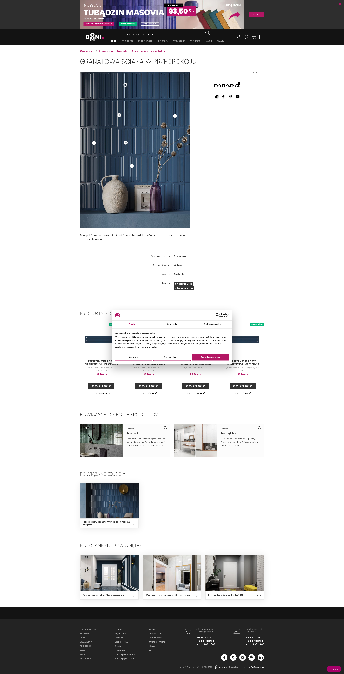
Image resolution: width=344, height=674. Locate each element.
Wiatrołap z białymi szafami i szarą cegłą (168, 595)
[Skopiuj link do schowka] (217, 97)
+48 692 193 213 (203, 637)
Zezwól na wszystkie (210, 357)
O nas (152, 646)
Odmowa (133, 357)
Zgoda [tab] (132, 324)
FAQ (151, 650)
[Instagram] (233, 659)
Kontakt (118, 629)
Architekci (85, 646)
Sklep (82, 637)
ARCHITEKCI (195, 41)
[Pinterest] (251, 659)
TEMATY (220, 41)
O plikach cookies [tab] (212, 324)
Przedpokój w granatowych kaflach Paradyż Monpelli (106, 523)
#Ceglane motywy (184, 288)
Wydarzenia (86, 641)
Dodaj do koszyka (101, 386)
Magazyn (85, 633)
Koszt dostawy (121, 641)
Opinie (152, 629)
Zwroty (118, 646)
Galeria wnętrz (88, 629)
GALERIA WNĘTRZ (145, 41)
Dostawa (119, 637)
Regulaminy (120, 633)
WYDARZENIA (179, 41)
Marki (83, 654)
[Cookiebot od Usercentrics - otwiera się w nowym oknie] (218, 315)
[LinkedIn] (261, 659)
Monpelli (132, 433)
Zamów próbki (155, 637)
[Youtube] (242, 659)
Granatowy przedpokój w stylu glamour (104, 595)
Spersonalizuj (170, 357)
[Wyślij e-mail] (238, 97)
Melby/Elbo (228, 433)
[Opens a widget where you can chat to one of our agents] (333, 669)
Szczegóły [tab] (172, 324)
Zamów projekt (156, 633)
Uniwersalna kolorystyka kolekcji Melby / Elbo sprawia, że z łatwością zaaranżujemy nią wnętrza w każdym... (240, 442)
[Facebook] (224, 659)
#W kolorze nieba (183, 283)
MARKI (209, 41)
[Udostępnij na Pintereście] (231, 97)
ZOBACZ (257, 14)
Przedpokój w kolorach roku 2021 (225, 595)
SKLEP (114, 41)
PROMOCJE (127, 41)
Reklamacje (120, 650)
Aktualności (87, 658)
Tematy (83, 650)
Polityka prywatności (124, 658)
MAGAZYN (163, 41)
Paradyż (130, 428)
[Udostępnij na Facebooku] (224, 97)
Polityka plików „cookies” (126, 654)
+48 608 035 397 (254, 637)
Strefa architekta (157, 641)
